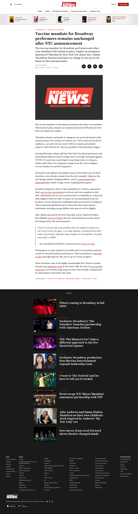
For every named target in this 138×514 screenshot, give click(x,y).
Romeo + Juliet (74, 468)
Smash (72, 473)
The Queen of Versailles (102, 475)
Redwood (72, 466)
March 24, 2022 (88, 244)
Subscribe (123, 4)
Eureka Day (22, 485)
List (60, 299)
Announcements (11, 459)
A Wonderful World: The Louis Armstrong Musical (27, 462)
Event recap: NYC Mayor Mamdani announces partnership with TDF (81, 395)
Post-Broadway (10, 471)
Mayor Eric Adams (73, 278)
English (21, 482)
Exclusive (63, 354)
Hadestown (47, 461)
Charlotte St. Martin (55, 29)
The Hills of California (101, 461)
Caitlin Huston (41, 65)
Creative (8, 464)
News (40, 11)
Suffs (71, 480)
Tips (121, 471)
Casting (8, 466)
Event (61, 372)
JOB (45, 475)
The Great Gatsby (100, 458)
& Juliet (21, 459)
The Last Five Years (101, 463)
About (122, 464)
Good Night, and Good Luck (27, 490)
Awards (8, 476)
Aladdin (21, 466)
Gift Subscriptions (125, 459)
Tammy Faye (73, 487)
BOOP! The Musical (24, 468)
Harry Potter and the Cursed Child (54, 466)
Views (47, 11)
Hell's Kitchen (48, 468)
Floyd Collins (23, 487)
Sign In (113, 4)
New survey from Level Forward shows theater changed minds (80, 432)
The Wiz (97, 480)
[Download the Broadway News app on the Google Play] (23, 506)
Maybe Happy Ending (50, 482)
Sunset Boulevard (75, 482)
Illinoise (46, 473)
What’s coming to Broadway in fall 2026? (81, 304)
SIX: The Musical (74, 470)
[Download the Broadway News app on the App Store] (11, 506)
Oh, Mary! (47, 490)
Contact (122, 466)
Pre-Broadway (10, 469)
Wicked (97, 485)
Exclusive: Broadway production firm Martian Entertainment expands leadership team (80, 361)
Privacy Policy (124, 476)
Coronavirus (40, 29)
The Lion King (99, 466)
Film (61, 336)
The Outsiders (99, 470)
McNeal (46, 485)
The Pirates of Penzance (102, 473)
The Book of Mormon (76, 490)
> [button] (131, 19)
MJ (45, 480)
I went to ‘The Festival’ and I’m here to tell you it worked (79, 377)
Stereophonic (74, 478)
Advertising (123, 469)
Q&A (61, 409)
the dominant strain (53, 266)
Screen (8, 474)
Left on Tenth (48, 478)
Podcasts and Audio (79, 11)
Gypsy (46, 458)
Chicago (21, 475)
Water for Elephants (101, 482)
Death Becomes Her (25, 480)
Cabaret (21, 473)
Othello (72, 461)
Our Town (72, 463)
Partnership (64, 318)
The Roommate (99, 478)
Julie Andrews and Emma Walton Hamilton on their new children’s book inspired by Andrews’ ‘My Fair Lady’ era (81, 417)
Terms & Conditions (126, 474)
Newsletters (95, 11)
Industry (8, 461)
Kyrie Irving (86, 278)
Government (64, 391)
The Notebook (99, 468)
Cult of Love (22, 478)
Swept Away (73, 485)
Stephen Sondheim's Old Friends (79, 475)
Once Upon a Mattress (76, 458)
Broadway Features (60, 11)
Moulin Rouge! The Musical (52, 487)
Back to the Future (24, 470)
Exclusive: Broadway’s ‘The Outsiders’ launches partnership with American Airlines (80, 324)
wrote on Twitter (55, 218)
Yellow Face (98, 487)
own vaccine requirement (52, 192)
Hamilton (47, 463)
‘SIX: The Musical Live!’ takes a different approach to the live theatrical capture (79, 343)
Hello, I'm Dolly (48, 470)
